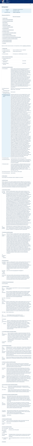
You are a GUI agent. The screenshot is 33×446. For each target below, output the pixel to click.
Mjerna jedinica (5, 22)
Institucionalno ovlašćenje (6, 25)
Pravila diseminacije (6, 28)
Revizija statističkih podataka (7, 40)
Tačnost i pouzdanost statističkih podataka (9, 35)
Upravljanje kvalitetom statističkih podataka (9, 32)
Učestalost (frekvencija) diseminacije (8, 29)
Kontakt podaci (5, 18)
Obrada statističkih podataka (7, 41)
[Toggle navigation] (30, 1)
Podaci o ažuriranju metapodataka (8, 19)
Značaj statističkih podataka (7, 34)
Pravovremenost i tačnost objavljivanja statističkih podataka (12, 37)
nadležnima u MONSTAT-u (27, 45)
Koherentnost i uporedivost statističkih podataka (10, 38)
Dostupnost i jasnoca (6, 31)
